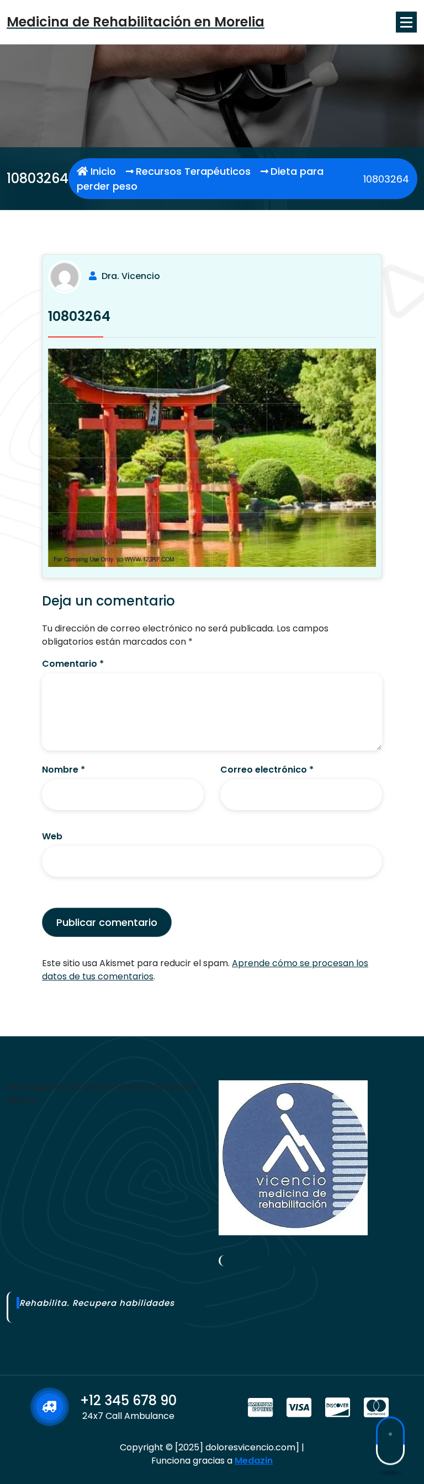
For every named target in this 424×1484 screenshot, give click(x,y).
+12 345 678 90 (128, 1400)
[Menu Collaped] (406, 22)
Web (52, 836)
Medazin (254, 1460)
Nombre (63, 769)
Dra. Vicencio (131, 276)
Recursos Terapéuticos (193, 171)
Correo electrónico (267, 769)
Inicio (102, 171)
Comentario (73, 663)
